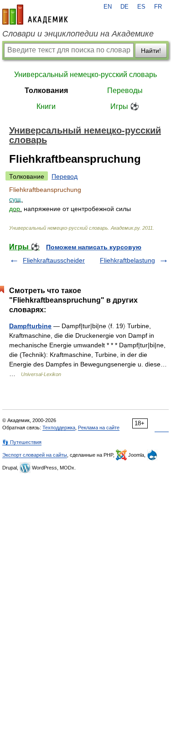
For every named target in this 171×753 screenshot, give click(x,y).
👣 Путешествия (21, 442)
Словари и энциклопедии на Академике (78, 33)
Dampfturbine (30, 326)
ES (141, 7)
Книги (46, 106)
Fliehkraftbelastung (127, 260)
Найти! (151, 50)
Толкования (46, 90)
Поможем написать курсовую (93, 247)
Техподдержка (58, 427)
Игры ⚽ (124, 106)
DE (124, 7)
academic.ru (35, 15)
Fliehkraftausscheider (54, 260)
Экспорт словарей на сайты (34, 455)
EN (108, 7)
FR (158, 7)
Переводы (125, 90)
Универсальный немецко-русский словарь (85, 74)
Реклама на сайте (98, 427)
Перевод (65, 176)
